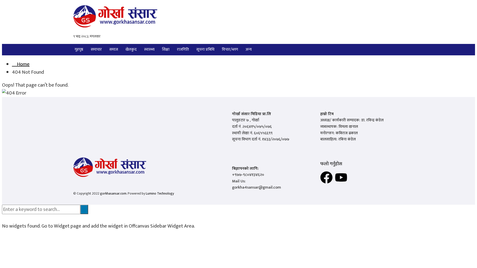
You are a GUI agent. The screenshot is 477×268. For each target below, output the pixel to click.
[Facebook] (326, 177)
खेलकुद (131, 49)
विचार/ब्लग (230, 49)
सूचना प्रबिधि (205, 49)
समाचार (96, 49)
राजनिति (183, 49)
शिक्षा (165, 49)
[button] (250, 49)
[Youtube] (341, 177)
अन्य (248, 49)
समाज (113, 49)
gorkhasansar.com (113, 193)
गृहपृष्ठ (79, 49)
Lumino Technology (160, 193)
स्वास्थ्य (149, 49)
